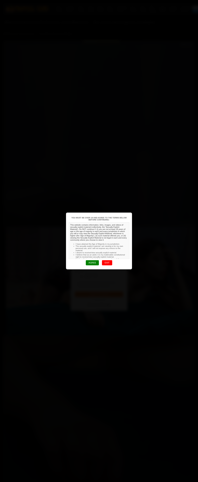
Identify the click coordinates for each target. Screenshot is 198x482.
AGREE (92, 263)
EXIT (107, 263)
